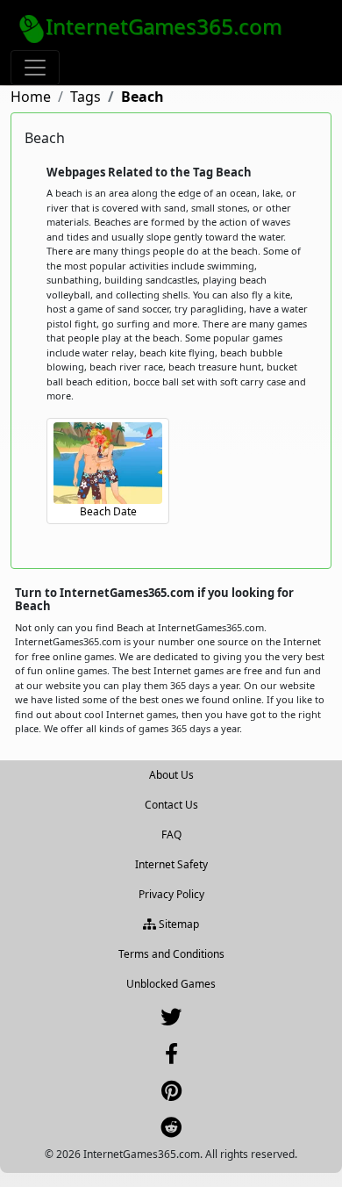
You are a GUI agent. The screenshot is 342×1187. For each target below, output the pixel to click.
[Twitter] (171, 1020)
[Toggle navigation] (35, 67)
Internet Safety (171, 864)
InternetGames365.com (163, 25)
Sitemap (177, 924)
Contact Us (171, 804)
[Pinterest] (171, 1094)
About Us (171, 774)
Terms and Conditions (171, 953)
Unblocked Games (171, 983)
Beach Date (108, 511)
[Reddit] (171, 1131)
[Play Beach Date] (107, 463)
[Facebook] (171, 1057)
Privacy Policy (171, 894)
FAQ (171, 834)
